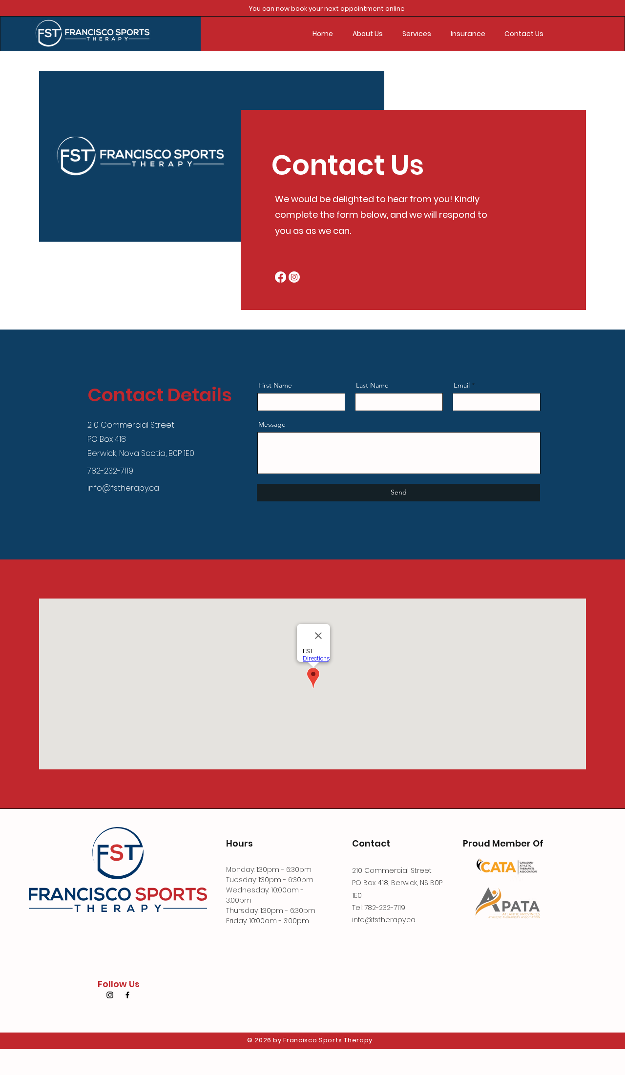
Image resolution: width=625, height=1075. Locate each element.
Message (272, 424)
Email (462, 385)
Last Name (372, 385)
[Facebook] (280, 277)
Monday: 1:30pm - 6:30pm (269, 869)
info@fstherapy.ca (123, 488)
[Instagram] (294, 277)
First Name (275, 385)
